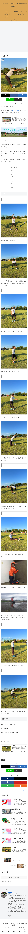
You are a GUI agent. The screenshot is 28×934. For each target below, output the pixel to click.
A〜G (12, 170)
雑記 (4, 759)
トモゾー (10, 892)
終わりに (13, 187)
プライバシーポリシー (7, 927)
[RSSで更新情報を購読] (20, 785)
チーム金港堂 (15, 110)
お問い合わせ (21, 927)
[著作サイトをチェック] (7, 778)
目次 (12, 167)
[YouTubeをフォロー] (20, 782)
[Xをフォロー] (20, 778)
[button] (18, 99)
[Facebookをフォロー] (7, 782)
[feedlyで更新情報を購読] (7, 785)
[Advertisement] (14, 37)
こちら (6, 741)
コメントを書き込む (14, 877)
